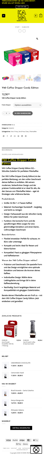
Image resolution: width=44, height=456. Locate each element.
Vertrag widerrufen (21, 428)
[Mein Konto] (36, 15)
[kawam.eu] (22, 16)
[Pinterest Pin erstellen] (18, 136)
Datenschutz (27, 448)
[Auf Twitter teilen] (11, 136)
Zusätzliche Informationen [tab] (12, 154)
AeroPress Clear (24, 131)
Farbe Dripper (6, 105)
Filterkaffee (33, 131)
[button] (3, 15)
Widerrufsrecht (22, 450)
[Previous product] (24, 30)
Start (17, 27)
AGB (19, 448)
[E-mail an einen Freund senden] (14, 136)
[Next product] (20, 30)
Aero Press (14, 131)
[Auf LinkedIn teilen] (22, 136)
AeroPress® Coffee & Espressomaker (29, 343)
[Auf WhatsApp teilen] (3, 136)
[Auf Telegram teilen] (25, 136)
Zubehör (25, 27)
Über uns (6, 448)
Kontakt (14, 448)
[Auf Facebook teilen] (7, 136)
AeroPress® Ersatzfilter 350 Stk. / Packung (8, 344)
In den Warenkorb (23, 113)
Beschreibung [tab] (7, 150)
